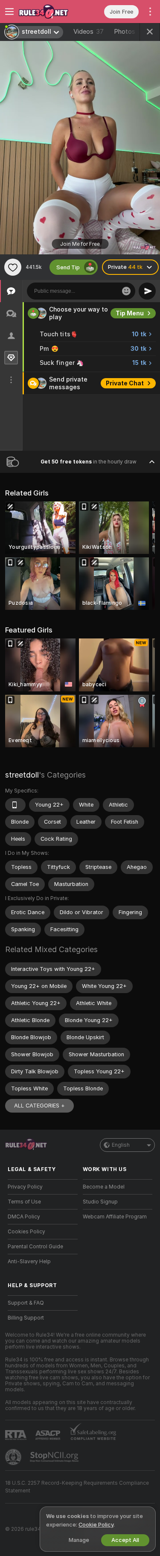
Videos (88, 31)
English (121, 1145)
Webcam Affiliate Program (115, 1217)
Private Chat (125, 383)
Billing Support (26, 1318)
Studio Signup (100, 1202)
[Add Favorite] (12, 267)
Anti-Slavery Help (29, 1262)
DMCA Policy (24, 1217)
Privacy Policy (25, 1187)
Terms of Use (24, 1202)
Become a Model (104, 1187)
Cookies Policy (26, 1232)
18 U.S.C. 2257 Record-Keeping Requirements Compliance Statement (77, 1487)
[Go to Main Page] (49, 11)
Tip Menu (130, 313)
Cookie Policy (96, 1524)
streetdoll (22, 774)
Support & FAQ (26, 1303)
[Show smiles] (126, 291)
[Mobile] (15, 805)
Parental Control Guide (35, 1247)
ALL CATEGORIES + (39, 1105)
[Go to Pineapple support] (14, 1457)
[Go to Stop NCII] (55, 1457)
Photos (129, 31)
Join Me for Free (80, 244)
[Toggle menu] (9, 11)
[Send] (147, 291)
